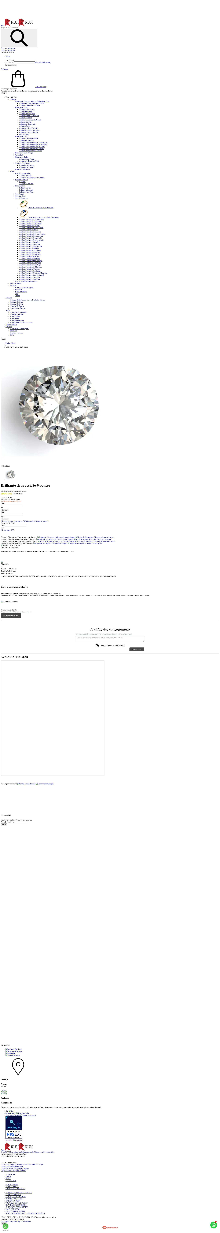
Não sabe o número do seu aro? (24, 521)
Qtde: (3, 503)
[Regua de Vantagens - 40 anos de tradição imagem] (76, 541)
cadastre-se (11, 48)
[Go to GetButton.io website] (5, 1230)
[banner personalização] (35, 784)
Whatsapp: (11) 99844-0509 (44, 1152)
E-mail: (3, 822)
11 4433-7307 (6, 1152)
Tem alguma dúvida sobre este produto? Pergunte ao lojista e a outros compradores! (104, 634)
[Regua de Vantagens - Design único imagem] (67, 543)
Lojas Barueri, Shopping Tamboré (13, 1171)
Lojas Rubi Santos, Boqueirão (12, 1166)
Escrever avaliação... (11, 615)
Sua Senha (9, 63)
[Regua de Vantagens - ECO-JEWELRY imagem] (73, 539)
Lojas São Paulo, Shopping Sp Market (15, 1169)
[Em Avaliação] (112, 1127)
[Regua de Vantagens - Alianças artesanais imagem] (75, 537)
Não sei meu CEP (7, 530)
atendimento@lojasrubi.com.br (22, 1152)
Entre (3, 48)
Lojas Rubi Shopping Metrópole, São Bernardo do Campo (22, 1164)
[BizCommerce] (110, 1227)
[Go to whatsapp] (5, 1226)
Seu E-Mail (10, 60)
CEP (2, 525)
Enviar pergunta (137, 649)
